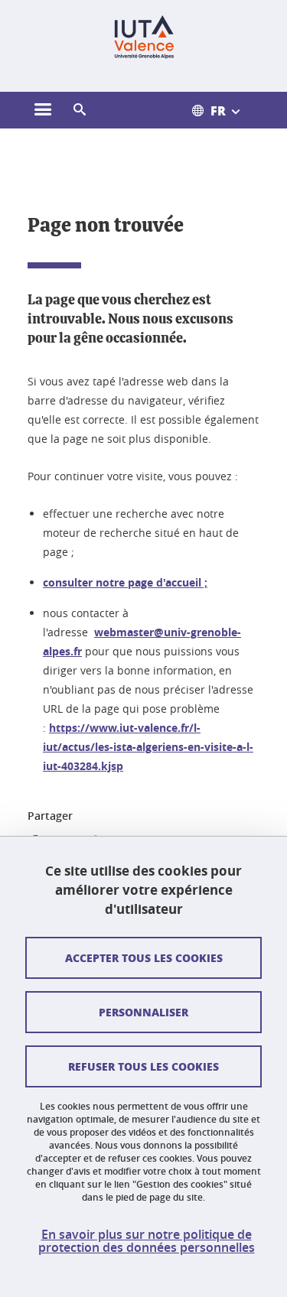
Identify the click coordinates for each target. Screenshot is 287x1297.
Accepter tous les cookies (144, 957)
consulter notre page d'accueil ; (125, 582)
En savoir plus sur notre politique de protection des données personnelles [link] (146, 1241)
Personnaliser (143, 1011)
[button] (79, 110)
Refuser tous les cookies (143, 1066)
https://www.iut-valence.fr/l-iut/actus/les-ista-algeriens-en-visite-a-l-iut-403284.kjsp (148, 746)
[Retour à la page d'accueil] (143, 36)
